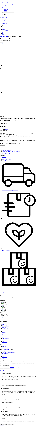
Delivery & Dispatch (5, 323)
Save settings (2, 424)
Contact (3, 341)
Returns (5, 8)
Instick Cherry (4, 157)
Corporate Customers (5, 328)
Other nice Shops (4, 357)
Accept (2, 368)
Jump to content (4, 1)
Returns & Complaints (5, 324)
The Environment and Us (5, 338)
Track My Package (4, 333)
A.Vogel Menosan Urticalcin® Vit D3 (7, 158)
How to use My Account (5, 326)
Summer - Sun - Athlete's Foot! (6, 150)
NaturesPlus (4, 36)
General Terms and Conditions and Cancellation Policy (9, 352)
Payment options (6, 10)
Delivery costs (6, 9)
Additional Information (4, 130)
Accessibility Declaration (5, 353)
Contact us (5, 11)
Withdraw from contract (3, 358)
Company (3, 356)
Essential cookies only (6, 368)
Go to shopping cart (5, 2)
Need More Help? (4, 327)
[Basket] (19, 26)
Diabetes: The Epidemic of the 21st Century (8, 152)
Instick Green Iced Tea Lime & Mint (7, 159)
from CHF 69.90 (10, 4)
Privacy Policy (4, 351)
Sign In (3, 331)
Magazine (3, 337)
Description (2, 116)
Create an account (4, 23)
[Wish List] (3, 24)
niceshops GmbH (6, 349)
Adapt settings (12, 368)
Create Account (4, 332)
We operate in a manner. (8, 5)
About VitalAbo (4, 342)
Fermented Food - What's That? (6, 153)
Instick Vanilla (4, 160)
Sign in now (3, 20)
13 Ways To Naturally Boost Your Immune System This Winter (11, 151)
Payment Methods (4, 325)
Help (2, 7)
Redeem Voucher (4, 334)
